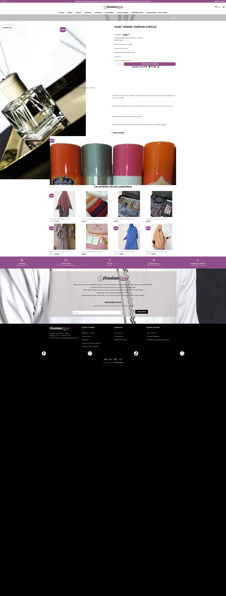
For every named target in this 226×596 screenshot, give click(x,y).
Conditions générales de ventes (158, 340)
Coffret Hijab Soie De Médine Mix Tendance (92, 219)
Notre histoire (152, 333)
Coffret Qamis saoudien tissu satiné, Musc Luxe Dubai (157, 219)
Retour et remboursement (91, 343)
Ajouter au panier (149, 64)
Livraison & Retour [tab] (72, 88)
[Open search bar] (2, 22)
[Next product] (171, 17)
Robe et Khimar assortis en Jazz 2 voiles (60, 251)
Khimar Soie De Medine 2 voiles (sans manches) (60, 219)
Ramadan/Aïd (152, 12)
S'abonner (141, 312)
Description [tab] (53, 88)
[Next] (66, 77)
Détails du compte (88, 333)
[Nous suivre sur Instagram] (3, 1)
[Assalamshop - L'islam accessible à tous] (113, 6)
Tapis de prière (122, 12)
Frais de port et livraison (90, 346)
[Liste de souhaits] (216, 7)
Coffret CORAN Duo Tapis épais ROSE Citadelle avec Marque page (92, 251)
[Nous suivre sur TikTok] (5, 1)
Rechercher (7, 27)
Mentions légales (153, 336)
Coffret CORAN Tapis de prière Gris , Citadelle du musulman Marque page (125, 219)
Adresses (85, 340)
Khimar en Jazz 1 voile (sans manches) (157, 251)
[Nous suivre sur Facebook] (2, 1)
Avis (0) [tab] (61, 88)
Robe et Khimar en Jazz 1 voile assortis (125, 251)
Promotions (118, 333)
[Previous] (50, 182)
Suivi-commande (219, 1)
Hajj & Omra (162, 12)
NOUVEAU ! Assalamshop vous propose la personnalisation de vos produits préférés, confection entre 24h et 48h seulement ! (113, 1)
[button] (219, 7)
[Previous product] (175, 17)
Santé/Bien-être (137, 12)
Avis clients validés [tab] (88, 88)
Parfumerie (109, 12)
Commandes (86, 336)
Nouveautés (118, 336)
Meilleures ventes (120, 340)
